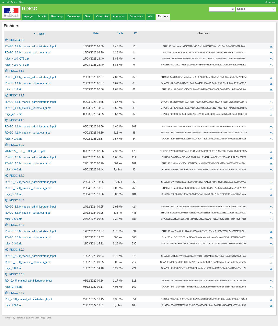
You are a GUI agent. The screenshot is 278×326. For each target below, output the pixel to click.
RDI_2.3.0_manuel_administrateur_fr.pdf (28, 299)
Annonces (119, 16)
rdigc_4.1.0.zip (13, 138)
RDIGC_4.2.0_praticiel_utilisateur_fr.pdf (28, 52)
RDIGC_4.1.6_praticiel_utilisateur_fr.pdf (28, 83)
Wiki (150, 16)
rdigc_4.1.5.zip (13, 114)
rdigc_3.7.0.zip (13, 194)
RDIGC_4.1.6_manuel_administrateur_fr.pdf (30, 77)
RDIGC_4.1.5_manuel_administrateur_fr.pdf (30, 101)
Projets (14, 2)
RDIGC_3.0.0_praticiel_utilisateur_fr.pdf (28, 262)
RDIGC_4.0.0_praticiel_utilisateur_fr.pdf (28, 163)
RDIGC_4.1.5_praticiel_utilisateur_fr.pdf (28, 107)
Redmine (19, 318)
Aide (21, 2)
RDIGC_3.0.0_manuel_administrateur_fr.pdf (30, 255)
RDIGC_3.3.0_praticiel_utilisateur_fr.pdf (28, 237)
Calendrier (102, 16)
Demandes (73, 16)
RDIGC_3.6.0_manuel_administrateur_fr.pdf (30, 206)
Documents (136, 16)
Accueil (5, 2)
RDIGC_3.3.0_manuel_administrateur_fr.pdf (30, 231)
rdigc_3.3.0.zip (13, 243)
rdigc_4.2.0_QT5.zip (17, 58)
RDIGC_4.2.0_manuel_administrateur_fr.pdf (30, 46)
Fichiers (163, 16)
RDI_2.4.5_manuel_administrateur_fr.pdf (28, 280)
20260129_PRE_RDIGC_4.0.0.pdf (25, 151)
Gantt (88, 16)
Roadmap (56, 16)
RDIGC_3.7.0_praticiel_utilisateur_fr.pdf (28, 188)
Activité (41, 16)
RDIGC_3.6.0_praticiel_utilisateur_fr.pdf (28, 212)
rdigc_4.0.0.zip (13, 169)
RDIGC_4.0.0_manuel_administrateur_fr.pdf (30, 157)
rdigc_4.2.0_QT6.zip (17, 64)
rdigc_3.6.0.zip (13, 218)
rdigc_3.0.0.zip (13, 268)
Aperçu (28, 16)
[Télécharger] (271, 46)
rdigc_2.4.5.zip (13, 286)
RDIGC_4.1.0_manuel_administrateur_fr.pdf (30, 126)
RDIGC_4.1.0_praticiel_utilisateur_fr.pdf (28, 132)
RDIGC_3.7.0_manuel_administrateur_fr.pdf (30, 181)
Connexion (270, 2)
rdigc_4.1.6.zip (13, 89)
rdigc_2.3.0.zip (13, 305)
